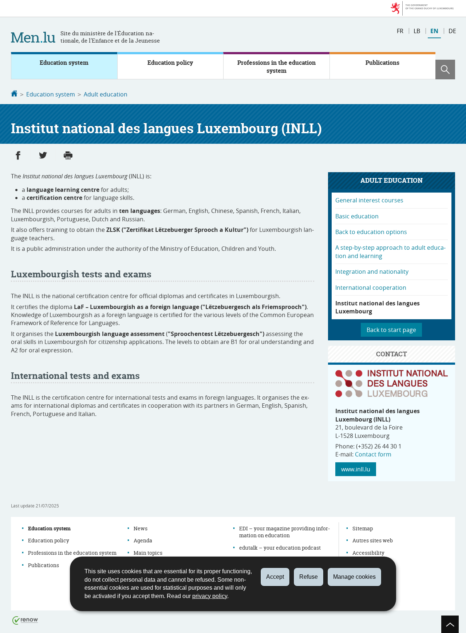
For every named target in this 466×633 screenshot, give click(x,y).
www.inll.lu (355, 469)
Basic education (357, 216)
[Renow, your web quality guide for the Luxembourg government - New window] (25, 620)
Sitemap (362, 528)
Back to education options (371, 232)
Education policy (170, 63)
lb (417, 31)
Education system (64, 63)
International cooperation (370, 288)
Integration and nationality (371, 272)
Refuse (308, 577)
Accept (275, 577)
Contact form (373, 454)
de (452, 31)
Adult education (105, 94)
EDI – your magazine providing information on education (284, 532)
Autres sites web (372, 540)
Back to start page (391, 330)
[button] (445, 69)
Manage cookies (354, 577)
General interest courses (369, 200)
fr (400, 31)
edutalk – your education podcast (280, 547)
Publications (382, 63)
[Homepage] (14, 94)
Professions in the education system (276, 67)
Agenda (143, 540)
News (140, 528)
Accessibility (368, 552)
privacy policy (209, 596)
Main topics (148, 552)
